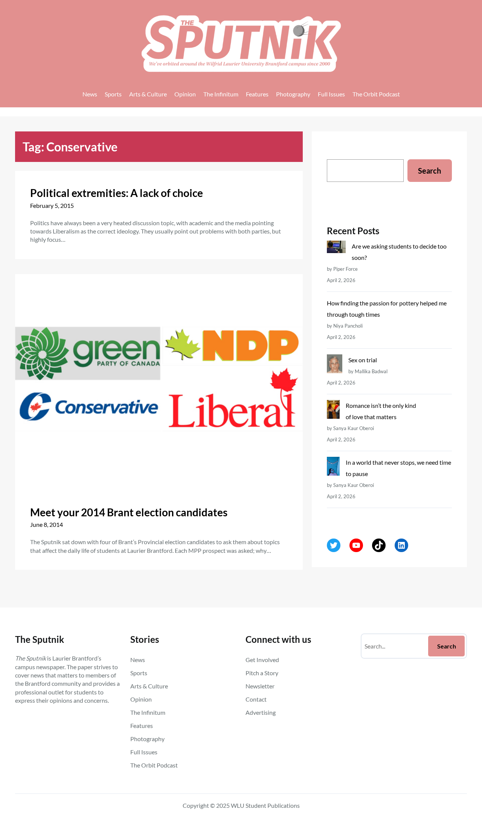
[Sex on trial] (334, 365)
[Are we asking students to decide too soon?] (336, 248)
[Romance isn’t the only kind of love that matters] (333, 411)
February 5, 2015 (52, 205)
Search (429, 170)
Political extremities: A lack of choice (116, 192)
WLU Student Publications (265, 805)
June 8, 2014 (46, 524)
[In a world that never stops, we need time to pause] (333, 468)
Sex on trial (362, 359)
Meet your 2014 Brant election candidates (128, 512)
